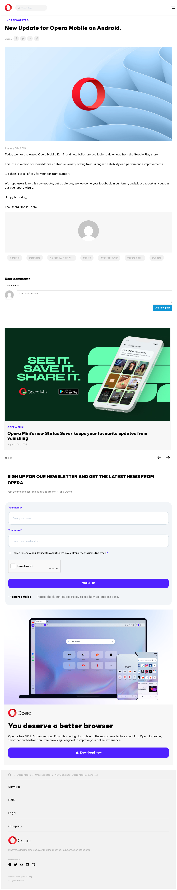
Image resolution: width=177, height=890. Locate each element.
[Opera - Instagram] (33, 865)
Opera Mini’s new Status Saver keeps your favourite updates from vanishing (77, 436)
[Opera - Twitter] (16, 865)
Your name (14, 507)
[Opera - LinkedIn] (27, 865)
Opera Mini (16, 427)
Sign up (88, 583)
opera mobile (136, 257)
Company (15, 826)
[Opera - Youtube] (22, 865)
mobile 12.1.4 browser (62, 257)
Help (11, 800)
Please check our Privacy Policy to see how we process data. (78, 596)
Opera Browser (110, 257)
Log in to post (162, 307)
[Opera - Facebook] (10, 865)
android (15, 257)
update (157, 257)
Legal (12, 813)
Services (14, 786)
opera (88, 257)
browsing (35, 257)
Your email (14, 530)
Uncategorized (17, 20)
